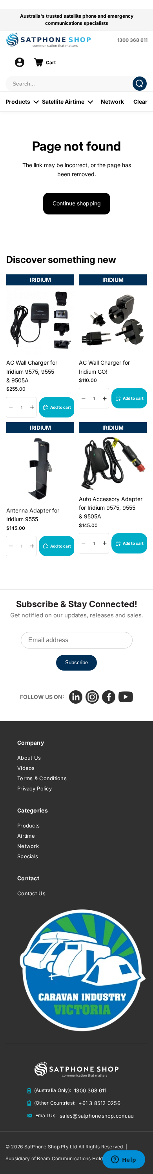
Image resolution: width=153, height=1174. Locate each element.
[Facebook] (108, 697)
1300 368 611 (132, 40)
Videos (26, 768)
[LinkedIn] (75, 697)
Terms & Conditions (42, 778)
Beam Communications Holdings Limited (84, 1158)
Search (140, 83)
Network (112, 101)
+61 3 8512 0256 (99, 1103)
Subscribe (76, 662)
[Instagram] (92, 697)
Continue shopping (77, 203)
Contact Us (31, 893)
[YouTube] (125, 696)
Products (17, 101)
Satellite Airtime (63, 101)
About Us (29, 758)
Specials (27, 856)
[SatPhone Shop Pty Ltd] (59, 40)
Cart (51, 62)
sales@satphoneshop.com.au (97, 1116)
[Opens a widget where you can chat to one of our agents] (123, 1160)
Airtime (26, 836)
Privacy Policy (34, 788)
